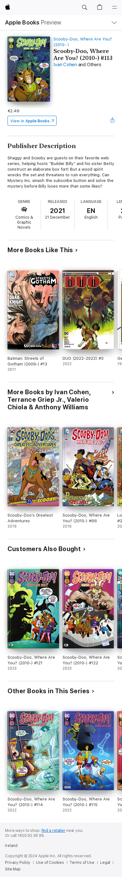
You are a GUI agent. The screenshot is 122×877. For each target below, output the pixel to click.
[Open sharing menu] (112, 121)
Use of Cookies (50, 862)
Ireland (11, 845)
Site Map (13, 869)
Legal (105, 862)
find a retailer (53, 830)
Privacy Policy (17, 862)
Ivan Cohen (65, 64)
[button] (84, 7)
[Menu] (114, 7)
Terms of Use (81, 862)
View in (29, 121)
